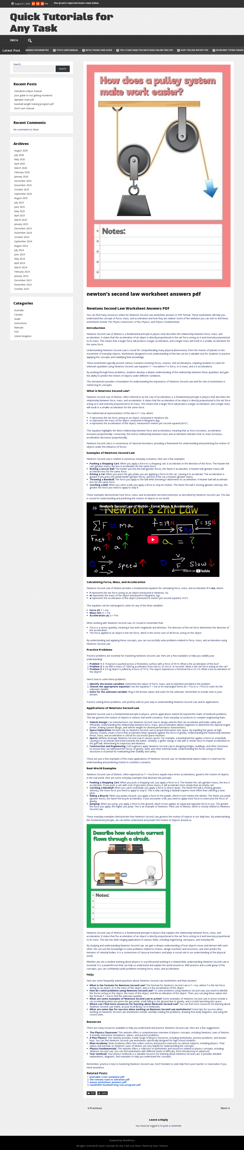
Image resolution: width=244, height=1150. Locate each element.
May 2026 (19, 159)
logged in (155, 1125)
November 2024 (23, 232)
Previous (96, 1108)
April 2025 (19, 215)
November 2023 (23, 284)
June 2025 (19, 206)
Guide (17, 318)
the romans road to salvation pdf (110, 1079)
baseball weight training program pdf (34, 104)
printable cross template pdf (107, 1076)
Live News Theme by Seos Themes (149, 1145)
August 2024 (21, 245)
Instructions (20, 323)
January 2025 (21, 224)
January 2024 (21, 276)
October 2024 (21, 237)
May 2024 (19, 258)
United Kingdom (23, 336)
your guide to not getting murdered (33, 95)
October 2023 (21, 288)
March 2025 (20, 219)
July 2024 (19, 250)
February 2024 (22, 271)
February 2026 (22, 172)
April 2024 (19, 263)
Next (224, 1108)
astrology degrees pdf (193, 50)
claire (104, 1093)
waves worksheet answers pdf (108, 1082)
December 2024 (23, 228)
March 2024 (20, 267)
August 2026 (21, 150)
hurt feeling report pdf (109, 50)
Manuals (18, 327)
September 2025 (23, 193)
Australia (19, 310)
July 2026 (19, 155)
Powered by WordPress (122, 1140)
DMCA (14, 40)
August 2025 (21, 198)
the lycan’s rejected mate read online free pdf (61, 50)
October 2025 (21, 189)
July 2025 (19, 202)
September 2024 (23, 241)
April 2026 (19, 163)
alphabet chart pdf (24, 99)
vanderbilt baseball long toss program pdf (115, 1084)
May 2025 (19, 211)
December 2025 (23, 180)
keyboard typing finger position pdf (152, 50)
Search (17, 64)
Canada (18, 314)
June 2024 (19, 254)
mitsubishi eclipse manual (28, 91)
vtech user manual (24, 108)
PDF (93, 1093)
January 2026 (21, 176)
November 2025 (23, 185)
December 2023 (23, 280)
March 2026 (20, 167)
